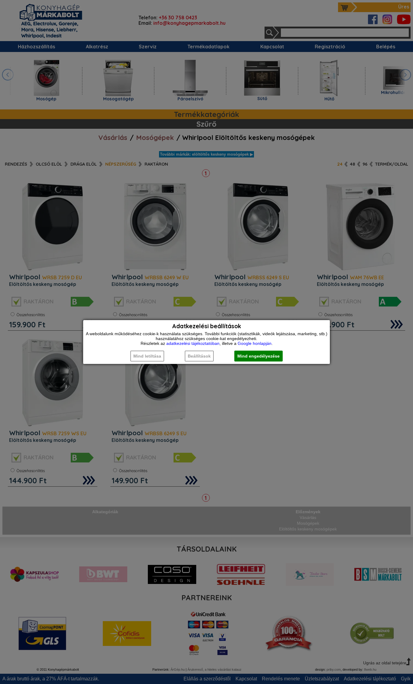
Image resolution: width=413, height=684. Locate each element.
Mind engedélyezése (258, 356)
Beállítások (199, 356)
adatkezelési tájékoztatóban (193, 343)
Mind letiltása (147, 356)
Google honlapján (255, 343)
